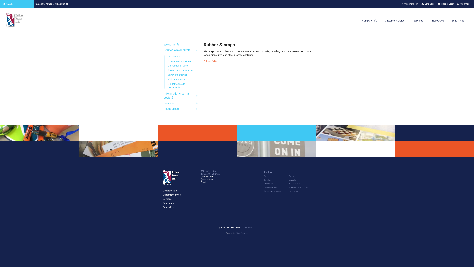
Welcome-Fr (171, 44)
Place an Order (447, 4)
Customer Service (395, 20)
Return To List (211, 61)
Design (267, 176)
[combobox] (17, 4)
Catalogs (268, 180)
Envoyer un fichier (177, 74)
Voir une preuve (176, 79)
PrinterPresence (242, 233)
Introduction (174, 56)
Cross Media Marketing (274, 191)
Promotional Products (298, 187)
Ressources (171, 109)
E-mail (203, 182)
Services (418, 20)
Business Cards (270, 187)
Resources (438, 20)
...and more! (294, 191)
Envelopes (268, 184)
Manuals (292, 180)
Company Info (369, 20)
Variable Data (294, 184)
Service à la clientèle (177, 50)
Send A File (458, 20)
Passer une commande (180, 70)
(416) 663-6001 (208, 177)
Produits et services (179, 61)
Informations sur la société (176, 95)
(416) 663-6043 (208, 179)
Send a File (429, 4)
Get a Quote (465, 4)
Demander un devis (178, 65)
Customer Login (411, 4)
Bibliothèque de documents (176, 85)
